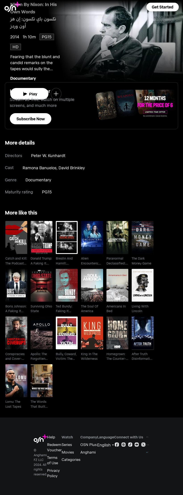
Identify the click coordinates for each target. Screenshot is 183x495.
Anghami (88, 452)
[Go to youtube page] (136, 445)
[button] (162, 7)
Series (67, 444)
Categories (71, 459)
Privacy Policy (53, 473)
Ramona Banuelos (39, 168)
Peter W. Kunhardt (48, 155)
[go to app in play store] (147, 445)
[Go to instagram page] (123, 445)
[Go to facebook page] (117, 445)
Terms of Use (52, 460)
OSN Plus (88, 444)
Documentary (23, 78)
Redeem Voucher (54, 447)
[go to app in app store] (147, 437)
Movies (68, 452)
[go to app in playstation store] (147, 452)
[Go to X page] (143, 445)
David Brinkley (71, 168)
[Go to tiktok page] (130, 445)
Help (51, 437)
